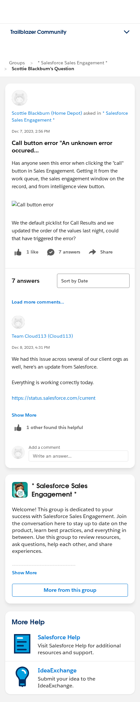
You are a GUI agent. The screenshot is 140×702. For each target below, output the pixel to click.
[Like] (18, 252)
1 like (32, 252)
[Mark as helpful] (18, 427)
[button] (70, 590)
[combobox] (93, 281)
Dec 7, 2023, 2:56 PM (31, 131)
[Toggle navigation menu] (126, 32)
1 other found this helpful (54, 427)
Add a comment (44, 447)
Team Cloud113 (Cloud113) (42, 336)
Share (100, 253)
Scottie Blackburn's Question (43, 69)
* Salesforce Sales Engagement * (72, 63)
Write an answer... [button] (52, 456)
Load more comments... (38, 302)
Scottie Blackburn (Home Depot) (47, 113)
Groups (17, 63)
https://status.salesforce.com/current (53, 398)
